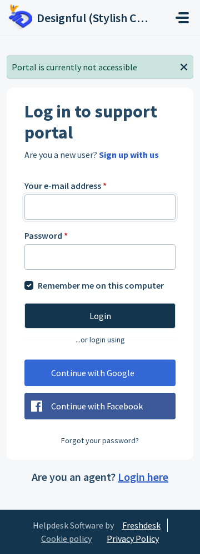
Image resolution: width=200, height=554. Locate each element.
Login (100, 315)
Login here (143, 477)
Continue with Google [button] (92, 372)
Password (46, 235)
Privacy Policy (133, 538)
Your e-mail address (65, 185)
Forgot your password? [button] (100, 440)
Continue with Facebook (97, 406)
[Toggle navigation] (182, 18)
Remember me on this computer (101, 285)
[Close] (184, 66)
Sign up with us (129, 154)
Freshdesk (141, 525)
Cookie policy (66, 538)
